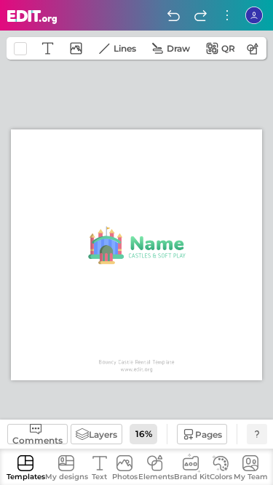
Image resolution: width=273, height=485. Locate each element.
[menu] (227, 15)
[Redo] (200, 15)
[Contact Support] (257, 434)
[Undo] (173, 15)
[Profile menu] (254, 15)
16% (143, 433)
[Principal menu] (32, 17)
